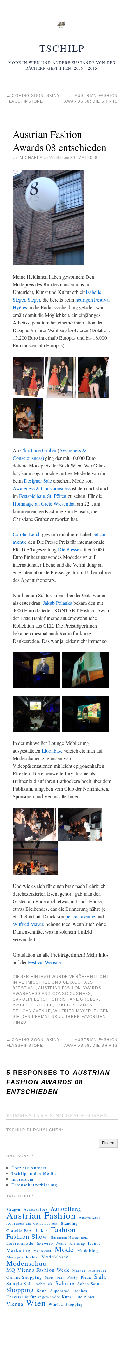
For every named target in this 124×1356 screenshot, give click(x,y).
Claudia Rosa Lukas (27, 1230)
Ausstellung (66, 1209)
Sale (100, 1276)
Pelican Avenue (32, 1011)
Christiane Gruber (38, 450)
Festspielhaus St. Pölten (42, 496)
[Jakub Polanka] (28, 417)
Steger (34, 299)
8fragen (13, 1209)
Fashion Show (26, 1236)
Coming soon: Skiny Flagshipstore (33, 1043)
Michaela (31, 157)
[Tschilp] (62, 28)
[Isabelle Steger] (28, 376)
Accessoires (36, 1209)
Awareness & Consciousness (42, 488)
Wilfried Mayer (28, 924)
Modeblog (88, 1250)
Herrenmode (20, 1243)
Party (72, 1277)
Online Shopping (24, 1277)
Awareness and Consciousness (52, 993)
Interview (45, 1243)
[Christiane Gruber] (60, 376)
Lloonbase (52, 750)
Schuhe (64, 1283)
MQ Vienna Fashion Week (37, 1270)
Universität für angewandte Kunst (39, 1296)
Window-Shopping (66, 1304)
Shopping (20, 1289)
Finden (108, 1143)
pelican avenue (80, 916)
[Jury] (80, 823)
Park (61, 1277)
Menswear (42, 1250)
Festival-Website (44, 962)
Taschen (80, 1290)
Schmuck (44, 1283)
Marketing (18, 1250)
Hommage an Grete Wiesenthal (44, 503)
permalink (45, 1016)
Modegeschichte (22, 1257)
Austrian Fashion (41, 1215)
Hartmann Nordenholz (69, 1237)
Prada (86, 1277)
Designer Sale (38, 480)
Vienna (14, 1304)
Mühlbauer (97, 1270)
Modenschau (26, 1263)
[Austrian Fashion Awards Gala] (48, 217)
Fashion (63, 1229)
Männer (79, 1270)
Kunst (94, 1243)
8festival (24, 988)
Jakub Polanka (58, 602)
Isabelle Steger (33, 1005)
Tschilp (62, 48)
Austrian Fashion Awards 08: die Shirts (91, 101)
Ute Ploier (85, 1296)
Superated (60, 1290)
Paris (49, 1277)
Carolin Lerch (27, 534)
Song (42, 1290)
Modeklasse (55, 1256)
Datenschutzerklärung (34, 1185)
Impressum (22, 1179)
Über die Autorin (29, 1167)
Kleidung (77, 1243)
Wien (36, 1302)
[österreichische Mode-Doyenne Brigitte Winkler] (34, 823)
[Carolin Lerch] (93, 376)
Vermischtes (35, 982)
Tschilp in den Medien (35, 1173)
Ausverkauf (89, 1217)
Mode (64, 1249)
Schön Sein (88, 1283)
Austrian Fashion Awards (69, 988)
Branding (69, 1223)
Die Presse (68, 549)
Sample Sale (19, 1283)
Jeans (61, 1243)
